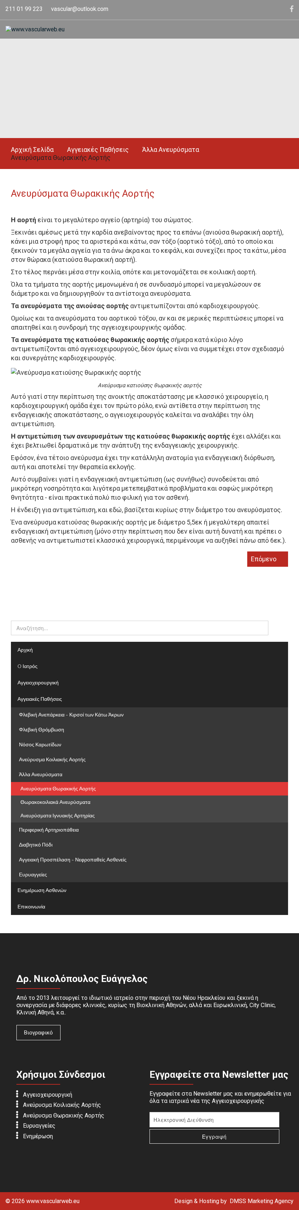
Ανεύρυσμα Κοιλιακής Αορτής (62, 1104)
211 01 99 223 (24, 8)
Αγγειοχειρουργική (47, 1094)
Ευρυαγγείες (39, 1125)
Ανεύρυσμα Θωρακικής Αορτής (63, 1115)
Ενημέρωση (38, 1135)
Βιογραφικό (38, 1032)
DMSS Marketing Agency (262, 1201)
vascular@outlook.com (79, 8)
